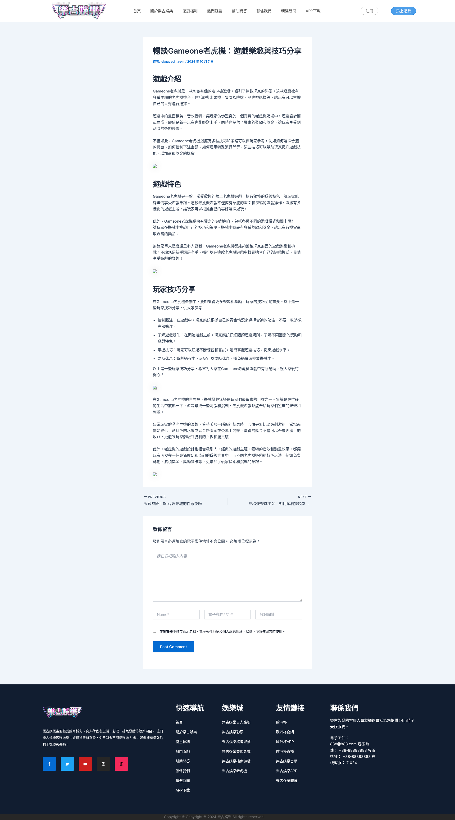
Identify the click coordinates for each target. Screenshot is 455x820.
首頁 (137, 11)
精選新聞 (288, 11)
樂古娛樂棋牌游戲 (236, 742)
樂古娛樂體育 (286, 781)
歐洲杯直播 (285, 751)
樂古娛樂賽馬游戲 (236, 751)
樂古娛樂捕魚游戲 (236, 761)
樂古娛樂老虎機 (234, 771)
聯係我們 (264, 11)
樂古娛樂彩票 (232, 732)
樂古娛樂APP (286, 771)
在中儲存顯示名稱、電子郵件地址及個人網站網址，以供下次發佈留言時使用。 (222, 631)
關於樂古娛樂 (161, 11)
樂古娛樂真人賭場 (236, 722)
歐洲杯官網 (285, 732)
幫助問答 (239, 11)
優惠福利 (190, 11)
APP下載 (313, 11)
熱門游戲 (214, 11)
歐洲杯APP (285, 742)
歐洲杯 (281, 722)
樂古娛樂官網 (286, 761)
